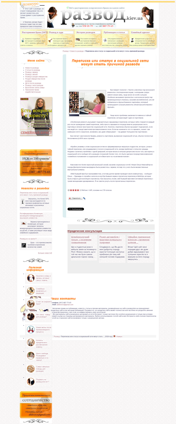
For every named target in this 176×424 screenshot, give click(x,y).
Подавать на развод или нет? (42, 381)
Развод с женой (31, 74)
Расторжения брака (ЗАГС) (34, 32)
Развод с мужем (31, 72)
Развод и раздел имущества (36, 77)
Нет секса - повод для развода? (43, 316)
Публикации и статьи (114, 32)
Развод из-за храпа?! (28, 239)
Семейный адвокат (140, 32)
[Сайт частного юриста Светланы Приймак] (36, 135)
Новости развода (32, 68)
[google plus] (114, 337)
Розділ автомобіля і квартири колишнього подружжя (111, 240)
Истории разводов (86, 32)
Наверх (119, 337)
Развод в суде (56, 32)
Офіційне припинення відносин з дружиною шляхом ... (139, 240)
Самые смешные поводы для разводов (43, 369)
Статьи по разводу (32, 70)
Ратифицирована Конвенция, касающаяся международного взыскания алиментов (31, 216)
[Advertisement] (36, 142)
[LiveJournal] (84, 198)
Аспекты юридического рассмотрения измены (41, 343)
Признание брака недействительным (32, 91)
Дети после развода (33, 83)
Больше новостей (45, 253)
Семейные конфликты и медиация (41, 291)
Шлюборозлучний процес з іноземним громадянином (81, 240)
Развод (65, 51)
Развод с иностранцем (34, 85)
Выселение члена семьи (34, 88)
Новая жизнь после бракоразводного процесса (43, 330)
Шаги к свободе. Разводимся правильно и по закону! (42, 357)
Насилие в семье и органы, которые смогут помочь (43, 278)
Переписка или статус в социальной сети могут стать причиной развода (34, 194)
